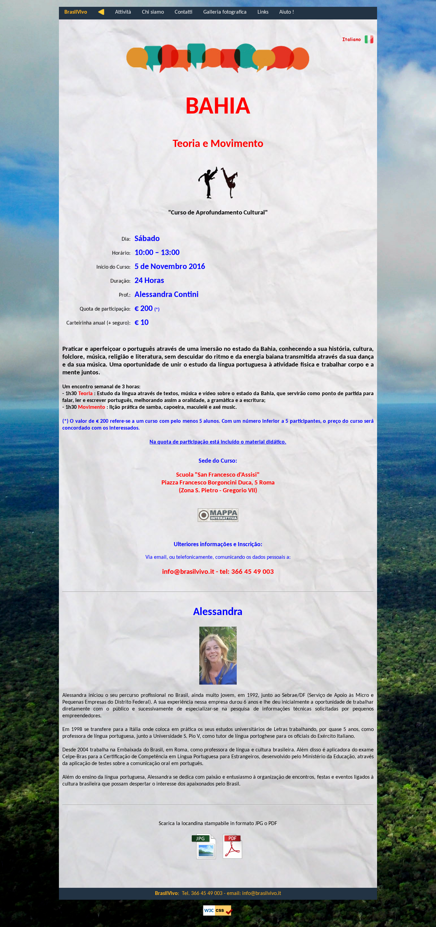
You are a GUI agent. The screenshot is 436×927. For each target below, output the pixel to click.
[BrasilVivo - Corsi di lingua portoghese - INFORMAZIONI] (357, 42)
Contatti (183, 12)
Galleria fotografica (225, 12)
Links (263, 12)
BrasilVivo (75, 12)
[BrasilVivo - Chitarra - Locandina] (203, 858)
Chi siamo (153, 12)
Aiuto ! (286, 12)
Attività (123, 12)
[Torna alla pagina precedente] (101, 13)
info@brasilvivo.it (261, 893)
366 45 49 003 (206, 893)
